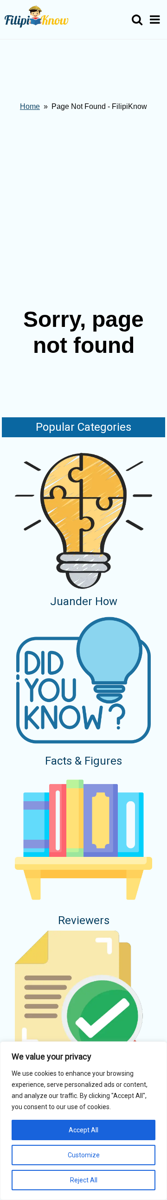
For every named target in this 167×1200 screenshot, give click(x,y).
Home (30, 106)
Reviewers (83, 920)
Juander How (83, 601)
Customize (84, 1155)
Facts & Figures (83, 760)
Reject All (83, 1180)
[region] (83, 1120)
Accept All (83, 1130)
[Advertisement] (83, 208)
